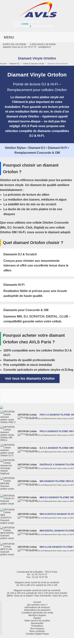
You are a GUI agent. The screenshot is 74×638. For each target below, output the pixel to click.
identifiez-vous (34, 21)
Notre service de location (37, 620)
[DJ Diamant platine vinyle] (8, 499)
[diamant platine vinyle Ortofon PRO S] (8, 417)
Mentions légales (37, 615)
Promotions (37, 626)
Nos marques (37, 628)
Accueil (3, 64)
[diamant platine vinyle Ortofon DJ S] (8, 450)
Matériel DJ (14, 64)
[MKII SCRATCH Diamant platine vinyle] (8, 516)
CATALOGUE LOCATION (43, 44)
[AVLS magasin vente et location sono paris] (37, 9)
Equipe (37, 618)
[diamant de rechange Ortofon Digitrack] (8, 467)
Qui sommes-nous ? (37, 604)
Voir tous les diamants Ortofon (30, 378)
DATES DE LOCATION (14, 44)
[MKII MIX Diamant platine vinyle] (8, 483)
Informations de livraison (37, 607)
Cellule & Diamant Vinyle (33, 64)
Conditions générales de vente (37, 612)
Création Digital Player (37, 634)
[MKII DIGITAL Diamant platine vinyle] (8, 533)
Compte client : (20, 21)
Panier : (17, 24)
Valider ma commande (43, 26)
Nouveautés (37, 623)
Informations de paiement (37, 610)
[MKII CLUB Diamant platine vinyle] (8, 549)
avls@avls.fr (44, 47)
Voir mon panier (21, 26)
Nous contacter (37, 631)
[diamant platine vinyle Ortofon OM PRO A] (8, 434)
